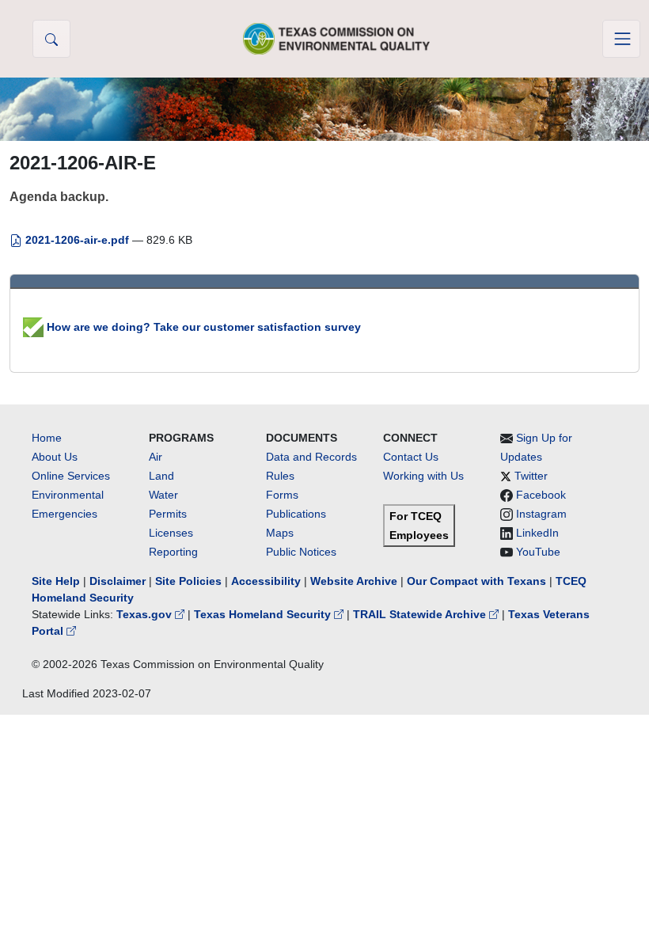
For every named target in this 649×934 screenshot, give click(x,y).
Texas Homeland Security (264, 614)
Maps (280, 532)
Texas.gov (145, 614)
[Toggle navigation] (621, 39)
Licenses (171, 532)
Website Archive (353, 581)
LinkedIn (537, 532)
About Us (55, 456)
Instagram (541, 513)
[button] (51, 39)
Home (47, 437)
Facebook (541, 494)
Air (155, 456)
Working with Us (423, 475)
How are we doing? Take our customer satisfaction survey (202, 327)
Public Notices (301, 551)
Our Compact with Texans (476, 581)
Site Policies (188, 581)
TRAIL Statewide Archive (421, 614)
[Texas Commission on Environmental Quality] (336, 38)
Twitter (531, 475)
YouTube (538, 551)
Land (161, 475)
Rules (280, 475)
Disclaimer (117, 581)
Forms (282, 494)
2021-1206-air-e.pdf (77, 240)
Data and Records (311, 456)
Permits (168, 513)
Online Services (71, 475)
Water (163, 494)
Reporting (173, 551)
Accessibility (267, 581)
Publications (296, 513)
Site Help (56, 581)
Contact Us (410, 456)
